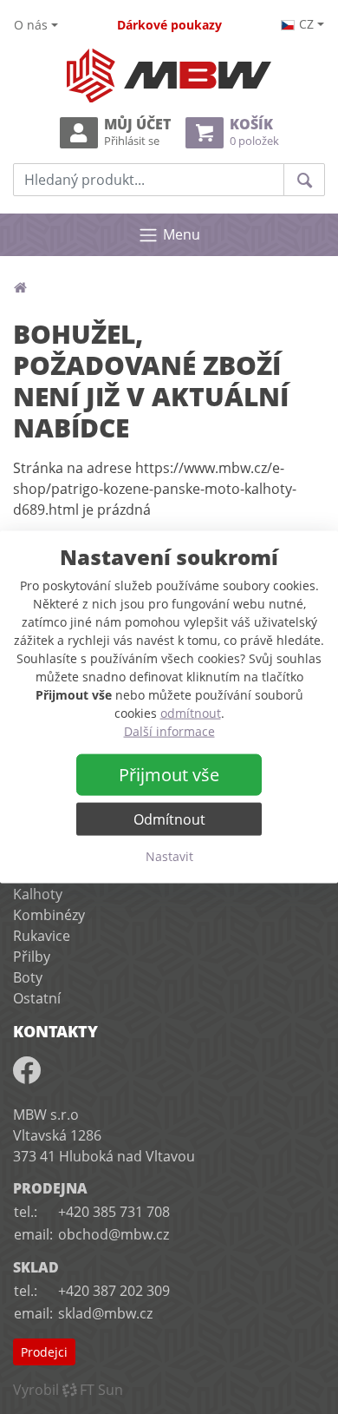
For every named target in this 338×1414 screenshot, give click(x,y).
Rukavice (41, 935)
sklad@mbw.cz (105, 1313)
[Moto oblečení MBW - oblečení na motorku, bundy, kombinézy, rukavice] (20, 287)
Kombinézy (49, 914)
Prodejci (44, 1352)
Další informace (169, 731)
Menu (181, 234)
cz (306, 24)
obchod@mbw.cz (113, 1234)
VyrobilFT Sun (68, 1389)
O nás (31, 24)
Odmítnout (169, 819)
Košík (254, 132)
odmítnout (190, 713)
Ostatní (37, 998)
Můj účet (137, 132)
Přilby (31, 956)
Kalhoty (37, 894)
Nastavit (169, 856)
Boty (27, 977)
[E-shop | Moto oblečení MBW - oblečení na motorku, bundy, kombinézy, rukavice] (169, 76)
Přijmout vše (169, 774)
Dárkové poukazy (169, 24)
